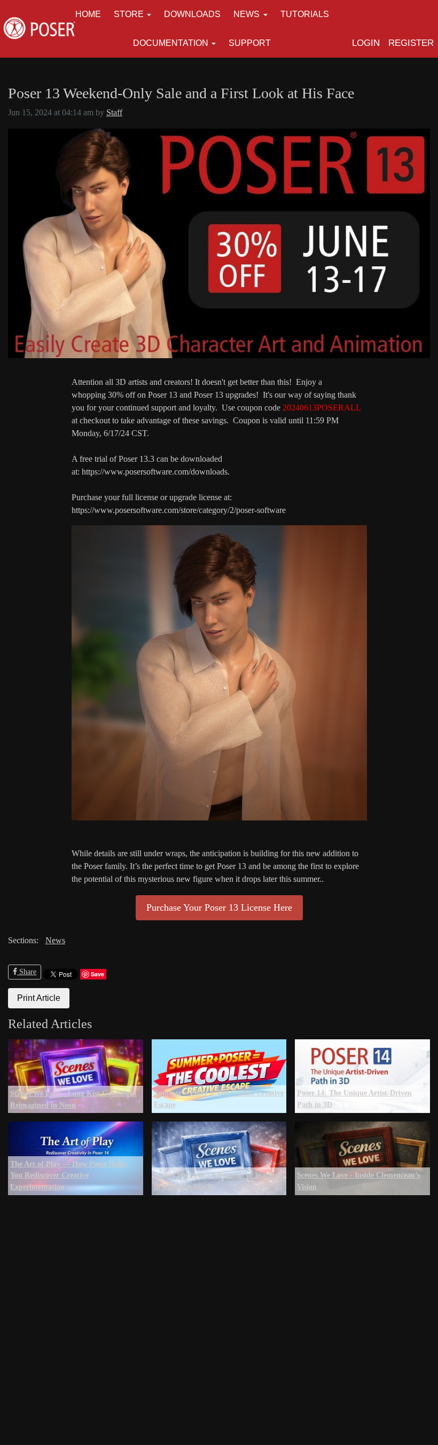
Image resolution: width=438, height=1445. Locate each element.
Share (26, 972)
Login (366, 43)
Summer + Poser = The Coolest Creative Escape (219, 1098)
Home (88, 14)
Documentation (170, 43)
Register (411, 43)
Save (97, 974)
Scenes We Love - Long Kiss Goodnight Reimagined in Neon (73, 1099)
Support (250, 43)
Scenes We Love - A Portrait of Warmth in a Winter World (218, 1181)
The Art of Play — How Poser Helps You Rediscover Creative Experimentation (68, 1175)
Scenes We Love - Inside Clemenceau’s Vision (358, 1181)
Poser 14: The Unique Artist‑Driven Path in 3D (354, 1098)
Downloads (192, 14)
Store (129, 14)
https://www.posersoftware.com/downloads (155, 471)
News (246, 14)
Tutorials (304, 14)
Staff (114, 112)
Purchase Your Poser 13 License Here (219, 907)
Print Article (38, 997)
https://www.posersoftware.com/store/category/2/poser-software (179, 510)
